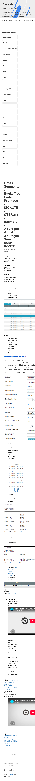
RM (4, 117)
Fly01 (4, 77)
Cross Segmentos (7, 20)
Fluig (4, 71)
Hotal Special (7, 89)
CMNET (5, 43)
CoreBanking (6, 54)
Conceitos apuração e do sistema (10, 736)
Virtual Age (6, 163)
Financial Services (8, 66)
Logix (4, 100)
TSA (4, 152)
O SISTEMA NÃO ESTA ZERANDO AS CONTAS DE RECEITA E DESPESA (11, 742)
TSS (4, 157)
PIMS (4, 106)
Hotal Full (6, 83)
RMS (4, 123)
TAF (4, 146)
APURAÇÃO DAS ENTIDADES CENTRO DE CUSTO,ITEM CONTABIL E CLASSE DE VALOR (11, 685)
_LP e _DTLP (12, 593)
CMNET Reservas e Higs (10, 48)
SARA (4, 129)
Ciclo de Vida (7, 37)
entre (11, 774)
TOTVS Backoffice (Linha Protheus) (25, 20)
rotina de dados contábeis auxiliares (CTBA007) (12, 571)
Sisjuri (5, 134)
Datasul (5, 60)
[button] (11, 758)
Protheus (5, 112)
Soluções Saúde (7, 140)
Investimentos (7, 94)
